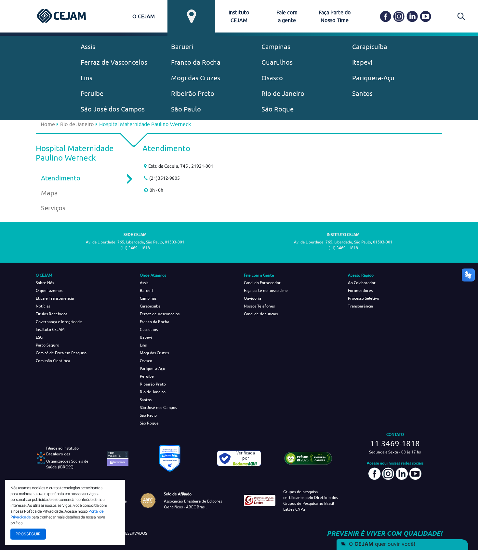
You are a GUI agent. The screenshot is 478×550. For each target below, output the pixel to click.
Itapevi (362, 62)
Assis (88, 46)
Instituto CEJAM (50, 329)
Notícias (43, 306)
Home (48, 124)
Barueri (182, 46)
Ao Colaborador (362, 282)
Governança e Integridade (59, 321)
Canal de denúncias (261, 313)
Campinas (275, 46)
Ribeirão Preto (192, 93)
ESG (39, 337)
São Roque (277, 109)
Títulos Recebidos (51, 313)
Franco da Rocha (195, 62)
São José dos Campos (113, 109)
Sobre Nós (45, 282)
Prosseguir (28, 533)
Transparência (360, 306)
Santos (362, 93)
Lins (86, 78)
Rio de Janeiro (282, 93)
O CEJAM (143, 16)
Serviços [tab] (53, 208)
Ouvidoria (252, 298)
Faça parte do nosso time (266, 290)
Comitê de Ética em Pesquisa (61, 352)
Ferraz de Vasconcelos (114, 62)
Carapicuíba (369, 46)
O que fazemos (49, 290)
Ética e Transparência (55, 298)
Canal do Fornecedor (262, 282)
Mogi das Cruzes (195, 78)
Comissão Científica (53, 360)
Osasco (272, 78)
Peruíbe (92, 93)
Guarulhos (277, 62)
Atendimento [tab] (60, 178)
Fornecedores (360, 290)
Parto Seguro (47, 345)
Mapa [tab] (49, 193)
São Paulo (186, 109)
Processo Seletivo (363, 298)
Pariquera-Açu (373, 78)
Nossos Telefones (259, 306)
